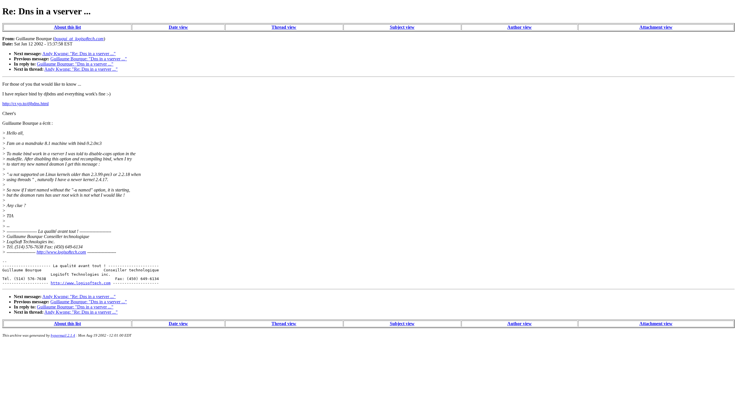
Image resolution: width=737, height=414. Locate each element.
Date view (178, 27)
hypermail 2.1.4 (63, 335)
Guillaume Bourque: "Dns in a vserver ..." (88, 58)
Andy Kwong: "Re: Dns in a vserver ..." (79, 53)
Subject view (402, 27)
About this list (67, 27)
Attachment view (656, 27)
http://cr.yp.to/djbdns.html (25, 103)
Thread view (283, 27)
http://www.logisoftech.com (61, 252)
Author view (519, 27)
